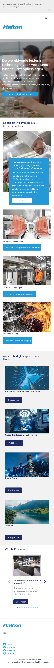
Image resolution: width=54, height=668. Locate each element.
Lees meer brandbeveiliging (18, 340)
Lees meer (21, 200)
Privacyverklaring (27, 662)
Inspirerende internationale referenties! (27, 581)
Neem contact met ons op (20, 94)
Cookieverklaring (41, 662)
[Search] (45, 18)
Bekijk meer (13, 400)
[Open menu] (49, 9)
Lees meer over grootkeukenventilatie (22, 247)
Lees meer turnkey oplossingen (19, 294)
